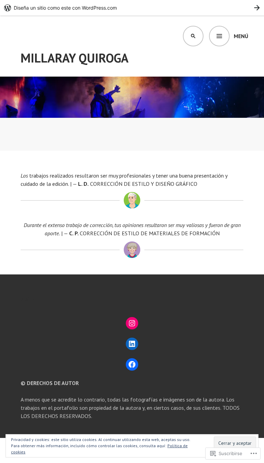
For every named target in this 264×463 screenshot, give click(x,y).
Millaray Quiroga (75, 58)
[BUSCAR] (193, 36)
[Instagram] (132, 323)
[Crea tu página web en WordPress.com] (132, 7)
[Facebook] (132, 364)
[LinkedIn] (132, 344)
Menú (241, 36)
